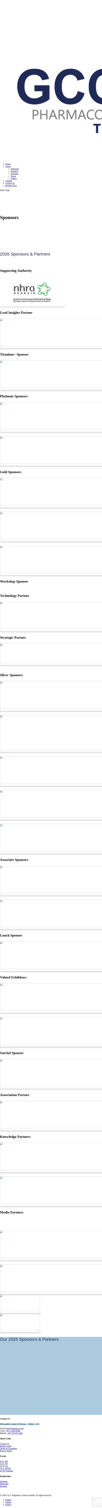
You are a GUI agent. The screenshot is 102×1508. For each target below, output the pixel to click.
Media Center (5, 1446)
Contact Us (10, 183)
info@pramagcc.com (15, 1428)
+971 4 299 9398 (12, 1431)
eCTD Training (6, 1471)
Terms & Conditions (8, 1448)
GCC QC (4, 1466)
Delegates (15, 169)
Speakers (14, 171)
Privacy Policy (6, 1451)
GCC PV (4, 1464)
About (8, 166)
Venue (13, 176)
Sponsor (3, 1486)
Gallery (14, 178)
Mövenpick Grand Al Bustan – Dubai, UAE (19, 1424)
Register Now (11, 186)
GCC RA (4, 1461)
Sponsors (14, 174)
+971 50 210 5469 (15, 1433)
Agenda (8, 181)
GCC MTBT (5, 1468)
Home (7, 164)
